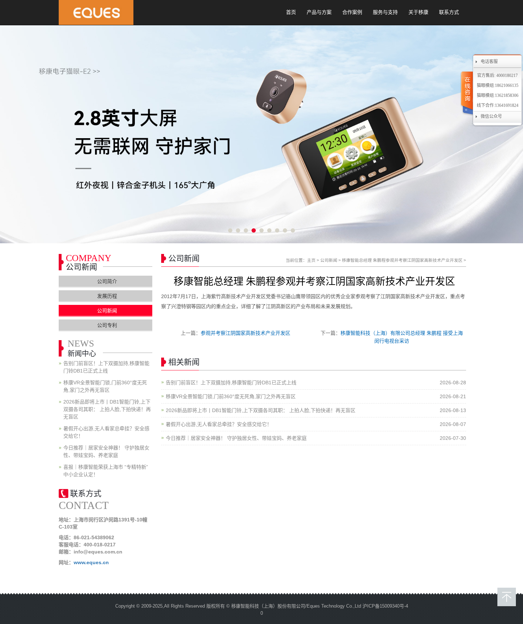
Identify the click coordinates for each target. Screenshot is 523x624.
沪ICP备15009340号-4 (385, 606)
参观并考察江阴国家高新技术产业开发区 (245, 333)
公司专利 (107, 325)
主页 (311, 260)
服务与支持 (385, 12)
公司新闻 (328, 260)
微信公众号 (491, 116)
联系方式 (449, 12)
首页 (291, 12)
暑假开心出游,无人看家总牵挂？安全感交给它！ (219, 424)
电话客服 (489, 61)
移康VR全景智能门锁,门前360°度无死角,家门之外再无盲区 (231, 396)
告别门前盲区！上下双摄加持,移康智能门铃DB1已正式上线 (231, 382)
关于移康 (418, 12)
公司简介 (107, 281)
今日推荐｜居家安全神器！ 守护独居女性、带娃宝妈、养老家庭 (236, 438)
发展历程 (107, 296)
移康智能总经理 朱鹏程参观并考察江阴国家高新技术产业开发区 (402, 260)
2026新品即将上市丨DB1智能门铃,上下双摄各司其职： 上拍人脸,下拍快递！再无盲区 (260, 410)
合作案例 (352, 12)
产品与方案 (319, 12)
